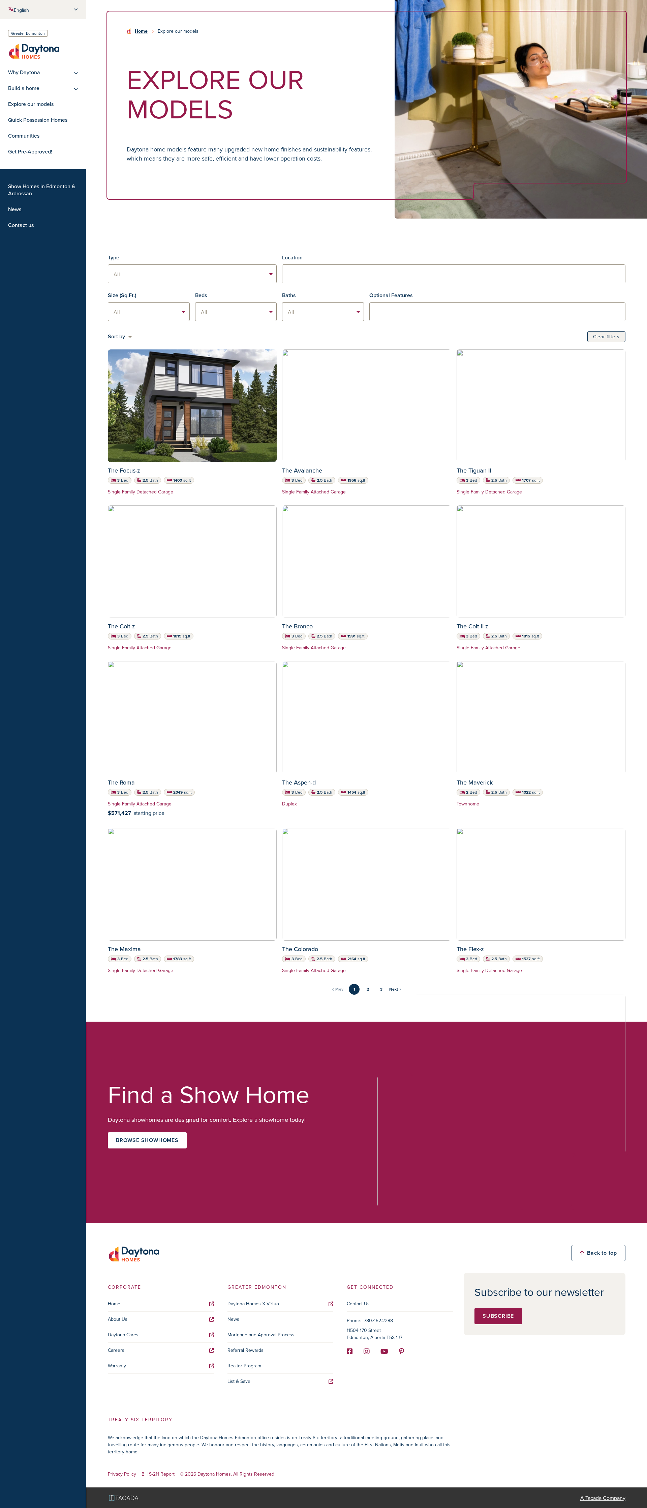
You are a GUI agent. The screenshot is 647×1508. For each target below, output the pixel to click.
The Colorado (300, 949)
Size (122, 295)
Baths (289, 295)
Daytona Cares (123, 1334)
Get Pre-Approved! (30, 151)
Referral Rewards (245, 1350)
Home (141, 31)
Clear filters (606, 336)
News (14, 209)
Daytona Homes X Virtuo (253, 1303)
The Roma (121, 782)
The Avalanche (302, 470)
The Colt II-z (472, 626)
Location (292, 257)
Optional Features (391, 295)
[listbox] (192, 273)
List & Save (238, 1381)
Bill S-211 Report (158, 1474)
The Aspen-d (299, 782)
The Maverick (475, 782)
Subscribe (498, 1316)
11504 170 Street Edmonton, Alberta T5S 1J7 (374, 1334)
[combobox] (453, 273)
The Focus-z (124, 470)
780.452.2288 (378, 1320)
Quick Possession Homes (37, 119)
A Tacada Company (602, 1498)
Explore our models (31, 104)
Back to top (602, 1253)
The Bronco (297, 626)
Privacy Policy (122, 1474)
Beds (201, 295)
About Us (117, 1319)
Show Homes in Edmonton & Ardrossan (41, 190)
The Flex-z (470, 949)
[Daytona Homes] (33, 50)
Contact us (21, 225)
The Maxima (124, 949)
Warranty (117, 1365)
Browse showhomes (147, 1140)
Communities (23, 135)
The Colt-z (121, 626)
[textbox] (454, 274)
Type (113, 257)
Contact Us (358, 1303)
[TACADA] (124, 1498)
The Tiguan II (474, 470)
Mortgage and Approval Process (261, 1334)
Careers (116, 1350)
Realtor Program (244, 1365)
